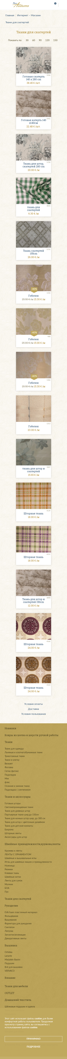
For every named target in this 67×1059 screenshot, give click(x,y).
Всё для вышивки (13, 967)
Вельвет (9, 764)
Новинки (10, 728)
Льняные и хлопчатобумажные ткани (23, 752)
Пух (6, 892)
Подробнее (33, 1047)
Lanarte (8, 956)
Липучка (9, 931)
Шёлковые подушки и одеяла (20, 1007)
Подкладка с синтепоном (18, 790)
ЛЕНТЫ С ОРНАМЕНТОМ (18, 855)
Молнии (9, 884)
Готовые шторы (13, 803)
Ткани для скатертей (17, 22)
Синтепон (9, 927)
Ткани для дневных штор (17, 811)
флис (7, 782)
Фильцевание (11, 916)
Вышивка (11, 945)
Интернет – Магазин (29, 15)
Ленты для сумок (13, 881)
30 (27, 40)
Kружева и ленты (13, 851)
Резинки (9, 869)
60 (33, 40)
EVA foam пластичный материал (21, 912)
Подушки (9, 963)
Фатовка (9, 767)
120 (47, 40)
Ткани (8, 742)
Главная (9, 15)
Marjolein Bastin (12, 960)
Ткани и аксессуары (18, 796)
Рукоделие (11, 905)
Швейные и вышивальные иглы (20, 858)
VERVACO (9, 971)
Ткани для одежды (14, 749)
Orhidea (8, 952)
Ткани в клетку (12, 760)
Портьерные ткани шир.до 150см (22, 815)
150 (55, 40)
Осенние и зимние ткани (17, 786)
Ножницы (10, 866)
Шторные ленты (13, 833)
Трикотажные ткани (15, 756)
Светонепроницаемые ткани (19, 807)
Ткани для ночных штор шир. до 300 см (25, 818)
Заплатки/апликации (15, 935)
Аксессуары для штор (16, 837)
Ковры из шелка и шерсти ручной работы (31, 735)
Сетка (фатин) (12, 771)
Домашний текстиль (18, 999)
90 (40, 40)
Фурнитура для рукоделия (18, 924)
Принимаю (33, 1039)
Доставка (33, 709)
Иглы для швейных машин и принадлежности (28, 862)
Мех (7, 779)
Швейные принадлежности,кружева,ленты (32, 844)
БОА (7, 888)
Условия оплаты (33, 704)
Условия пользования (33, 714)
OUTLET (9, 993)
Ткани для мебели (16, 986)
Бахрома (9, 830)
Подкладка (10, 775)
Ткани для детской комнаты (19, 826)
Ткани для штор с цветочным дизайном (25, 822)
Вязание (10, 977)
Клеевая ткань (12, 873)
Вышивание (11, 920)
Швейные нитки (13, 877)
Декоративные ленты (15, 939)
